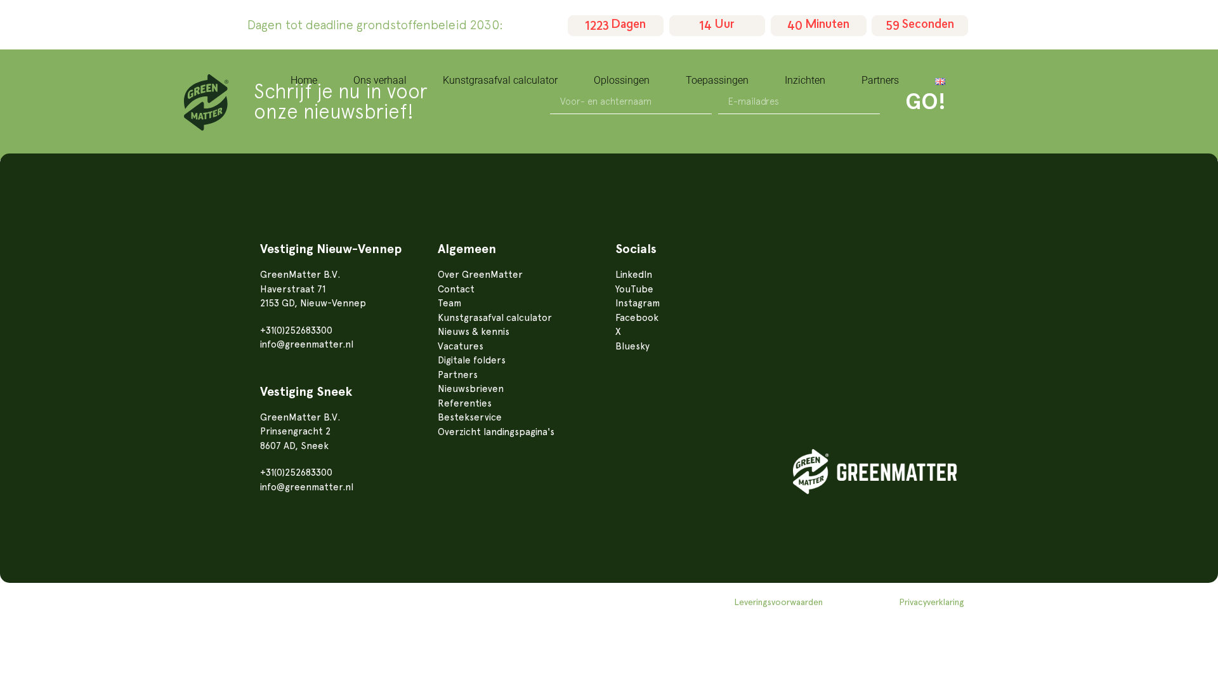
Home (304, 80)
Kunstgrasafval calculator (500, 80)
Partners (880, 80)
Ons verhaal (380, 80)
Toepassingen (717, 80)
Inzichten (805, 80)
